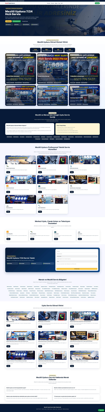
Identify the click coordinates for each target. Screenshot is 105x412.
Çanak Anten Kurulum (78, 136)
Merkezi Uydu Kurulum (87, 136)
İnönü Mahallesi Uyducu (82, 290)
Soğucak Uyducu (52, 297)
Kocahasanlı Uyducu (52, 286)
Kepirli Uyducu (58, 297)
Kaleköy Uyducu (19, 290)
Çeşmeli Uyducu (49, 136)
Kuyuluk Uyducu (87, 288)
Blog (59, 3)
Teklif (62, 3)
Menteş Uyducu (37, 288)
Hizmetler (48, 3)
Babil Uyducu (26, 290)
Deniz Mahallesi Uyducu (73, 288)
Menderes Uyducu (40, 290)
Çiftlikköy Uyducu (95, 288)
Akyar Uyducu (82, 286)
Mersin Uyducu (15, 136)
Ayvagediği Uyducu (44, 297)
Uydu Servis (10, 3)
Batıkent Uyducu (31, 288)
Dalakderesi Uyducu (29, 297)
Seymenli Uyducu (74, 290)
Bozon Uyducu (80, 288)
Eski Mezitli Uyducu (11, 290)
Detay (8, 172)
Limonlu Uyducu (68, 286)
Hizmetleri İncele (25, 21)
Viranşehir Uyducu (36, 136)
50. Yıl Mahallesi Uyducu (46, 288)
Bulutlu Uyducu (22, 297)
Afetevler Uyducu (64, 288)
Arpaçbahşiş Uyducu (60, 286)
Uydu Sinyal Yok (95, 136)
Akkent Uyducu (24, 288)
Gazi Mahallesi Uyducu (14, 297)
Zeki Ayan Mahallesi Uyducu (74, 297)
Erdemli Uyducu (64, 136)
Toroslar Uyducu (71, 136)
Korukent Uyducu (65, 297)
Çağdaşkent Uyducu (91, 297)
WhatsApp (97, 3)
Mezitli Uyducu (9, 136)
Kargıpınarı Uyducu (57, 136)
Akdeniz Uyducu (66, 290)
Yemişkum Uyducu (75, 286)
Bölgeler (56, 3)
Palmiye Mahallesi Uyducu (92, 290)
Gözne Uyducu (37, 297)
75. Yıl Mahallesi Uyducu (56, 288)
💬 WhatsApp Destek (16, 21)
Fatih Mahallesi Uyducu (58, 290)
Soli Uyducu (43, 136)
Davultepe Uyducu (29, 136)
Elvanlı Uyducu (17, 288)
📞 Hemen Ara (8, 21)
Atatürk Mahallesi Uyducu (49, 290)
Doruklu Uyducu (83, 297)
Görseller (52, 3)
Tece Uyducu (22, 136)
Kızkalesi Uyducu (89, 286)
